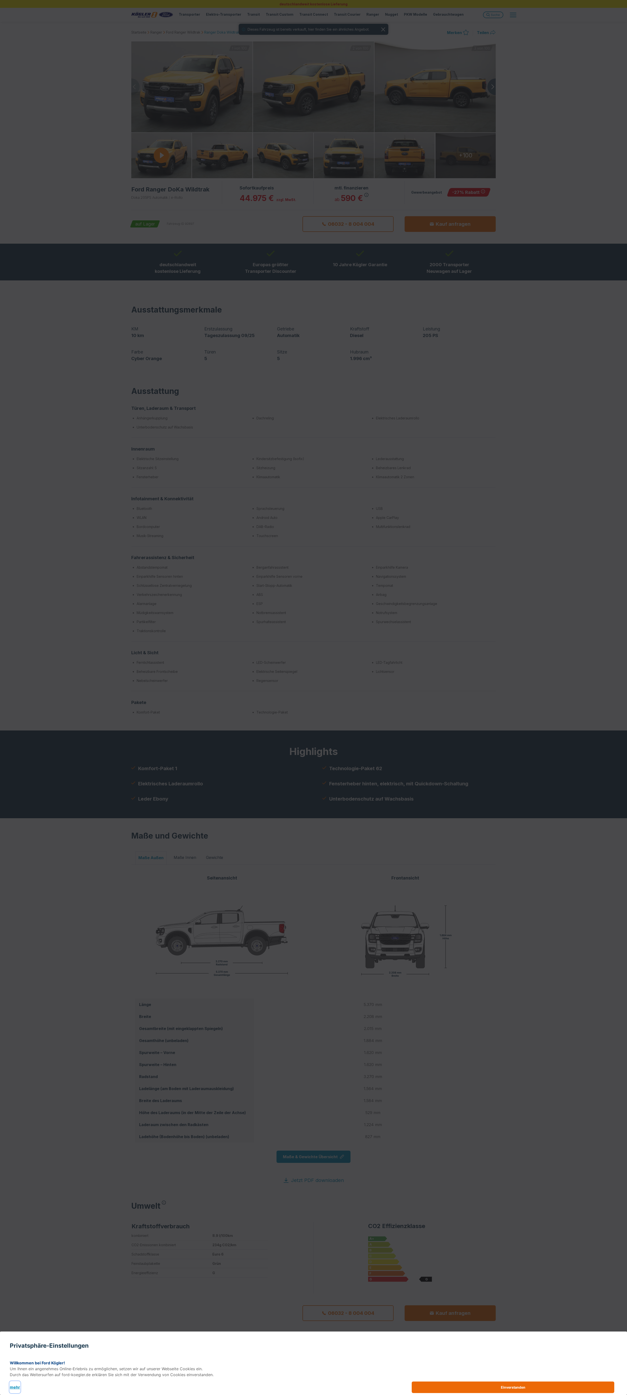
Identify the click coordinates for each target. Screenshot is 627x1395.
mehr (15, 1387)
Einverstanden (513, 1387)
